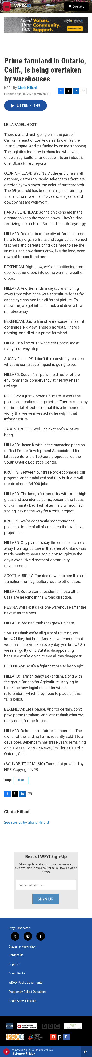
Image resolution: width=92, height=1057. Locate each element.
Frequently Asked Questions (27, 991)
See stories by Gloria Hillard (26, 822)
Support (14, 964)
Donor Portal (17, 973)
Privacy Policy (27, 946)
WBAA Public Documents (25, 982)
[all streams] (86, 1051)
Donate (78, 6)
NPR (21, 780)
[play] (6, 1052)
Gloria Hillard (27, 88)
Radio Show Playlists (22, 1001)
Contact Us (16, 955)
